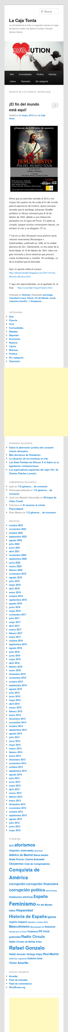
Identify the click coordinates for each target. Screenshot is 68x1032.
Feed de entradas (18, 979)
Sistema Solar (35, 958)
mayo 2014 (15, 744)
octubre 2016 (16, 640)
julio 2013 (14, 778)
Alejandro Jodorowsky (21, 850)
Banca (36, 855)
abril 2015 (14, 703)
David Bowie (51, 890)
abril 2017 (14, 625)
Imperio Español (18, 922)
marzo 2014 (15, 748)
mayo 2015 (15, 700)
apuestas (38, 850)
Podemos (33, 931)
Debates (13, 331)
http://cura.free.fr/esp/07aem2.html (34, 287)
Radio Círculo (33, 936)
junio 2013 (14, 782)
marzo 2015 (15, 707)
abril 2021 (14, 551)
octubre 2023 (16, 525)
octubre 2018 (16, 596)
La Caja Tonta (22, 20)
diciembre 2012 (17, 804)
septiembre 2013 (18, 770)
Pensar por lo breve (18, 931)
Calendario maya (17, 298)
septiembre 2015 (18, 685)
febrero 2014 (15, 752)
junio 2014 (14, 741)
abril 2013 (14, 789)
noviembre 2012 (17, 808)
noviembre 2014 (17, 722)
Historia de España (28, 916)
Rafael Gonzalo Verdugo (22, 954)
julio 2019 (14, 581)
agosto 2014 (15, 733)
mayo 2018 (15, 610)
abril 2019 (14, 588)
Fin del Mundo (41, 298)
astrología (48, 294)
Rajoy (39, 954)
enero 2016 (15, 670)
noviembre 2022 (17, 529)
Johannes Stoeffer (18, 301)
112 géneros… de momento (32, 486)
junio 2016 (14, 655)
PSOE (46, 931)
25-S (11, 845)
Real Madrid (51, 954)
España (40, 896)
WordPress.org (17, 987)
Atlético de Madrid (21, 855)
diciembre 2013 (17, 759)
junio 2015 (14, 696)
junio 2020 (14, 562)
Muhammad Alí (37, 927)
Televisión (26, 81)
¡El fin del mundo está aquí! (24, 106)
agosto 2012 (15, 819)
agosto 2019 (15, 577)
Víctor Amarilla (18, 963)
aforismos (24, 845)
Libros (13, 81)
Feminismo (22, 903)
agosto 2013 (15, 774)
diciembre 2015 (17, 674)
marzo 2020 (15, 566)
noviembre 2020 (17, 555)
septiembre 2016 (18, 644)
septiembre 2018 (18, 599)
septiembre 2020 (18, 558)
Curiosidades (25, 74)
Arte (12, 74)
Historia (13, 342)
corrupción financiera (42, 884)
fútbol (12, 910)
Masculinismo (19, 926)
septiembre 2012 (18, 815)
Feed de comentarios (20, 983)
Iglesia (51, 917)
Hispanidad (24, 910)
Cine (11, 324)
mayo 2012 (15, 830)
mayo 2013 (15, 785)
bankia (44, 855)
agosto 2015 (15, 689)
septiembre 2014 (18, 729)
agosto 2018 (15, 603)
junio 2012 (14, 826)
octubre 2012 (16, 811)
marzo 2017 (15, 629)
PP (40, 931)
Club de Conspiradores (37, 864)
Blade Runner (16, 859)
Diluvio (30, 298)
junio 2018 (14, 607)
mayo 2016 (15, 659)
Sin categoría (42, 81)
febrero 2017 (15, 633)
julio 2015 (14, 692)
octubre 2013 (16, 767)
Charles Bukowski (34, 859)
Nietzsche (50, 926)
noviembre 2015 (17, 677)
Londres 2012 (42, 922)
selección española (18, 958)
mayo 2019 (15, 584)
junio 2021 (14, 547)
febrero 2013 (15, 796)
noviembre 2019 (17, 573)
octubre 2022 (16, 532)
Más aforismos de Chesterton (25, 455)
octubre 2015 (16, 681)
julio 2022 (14, 544)
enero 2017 (15, 636)
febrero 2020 (15, 570)
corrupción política (27, 890)
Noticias (52, 74)
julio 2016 (14, 651)
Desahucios (15, 897)
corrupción (17, 884)
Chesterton (16, 864)
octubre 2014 (16, 726)
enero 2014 (15, 755)
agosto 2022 (15, 540)
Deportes (14, 335)
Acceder (13, 976)
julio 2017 (14, 618)
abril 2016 (14, 663)
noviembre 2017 (17, 614)
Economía (14, 339)
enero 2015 (15, 715)
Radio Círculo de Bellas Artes (25, 941)
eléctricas (27, 897)
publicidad (15, 937)
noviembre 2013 (17, 763)
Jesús (53, 298)
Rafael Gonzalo (27, 947)
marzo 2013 (15, 793)
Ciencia (13, 320)
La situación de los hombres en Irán (28, 458)
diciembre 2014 (17, 718)
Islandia (31, 922)
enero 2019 (15, 592)
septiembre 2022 (18, 536)
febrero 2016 (15, 666)
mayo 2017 (15, 622)
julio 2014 (14, 737)
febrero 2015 (15, 711)
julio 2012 (14, 822)
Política (40, 74)
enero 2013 (15, 800)
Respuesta (35, 301)
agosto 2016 (15, 648)
